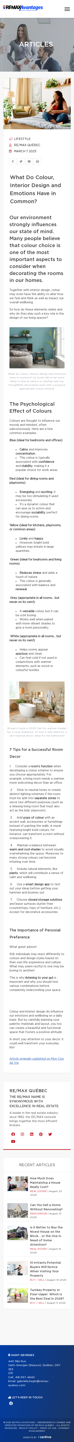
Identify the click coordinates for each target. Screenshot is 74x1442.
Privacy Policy (28, 1428)
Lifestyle (22, 139)
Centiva (44, 1437)
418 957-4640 (25, 1377)
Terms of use (47, 1428)
